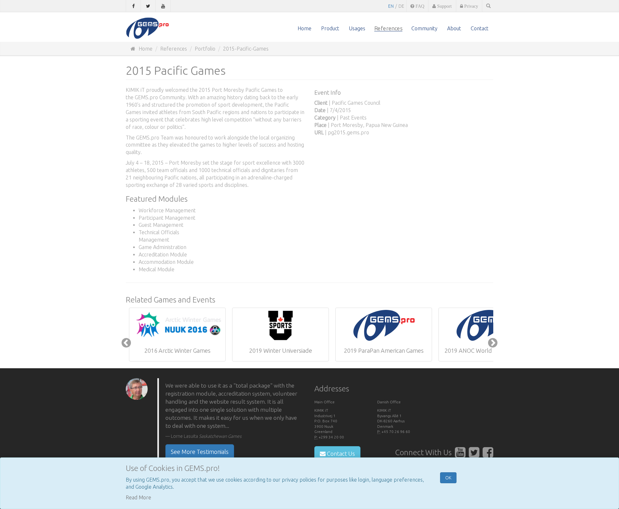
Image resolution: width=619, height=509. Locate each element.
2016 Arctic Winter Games (177, 350)
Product (330, 28)
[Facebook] (133, 6)
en (391, 6)
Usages (357, 28)
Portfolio (205, 49)
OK (448, 477)
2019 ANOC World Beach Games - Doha (487, 353)
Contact (479, 28)
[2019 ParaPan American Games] (383, 325)
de (401, 6)
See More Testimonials (200, 451)
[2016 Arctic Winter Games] (177, 325)
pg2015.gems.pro (348, 132)
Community (424, 28)
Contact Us (340, 453)
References (388, 28)
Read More (138, 497)
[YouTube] (163, 6)
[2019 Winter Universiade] (280, 325)
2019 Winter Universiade (280, 350)
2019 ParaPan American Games (384, 350)
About (454, 28)
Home (304, 28)
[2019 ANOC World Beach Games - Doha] (487, 325)
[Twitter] (148, 6)
